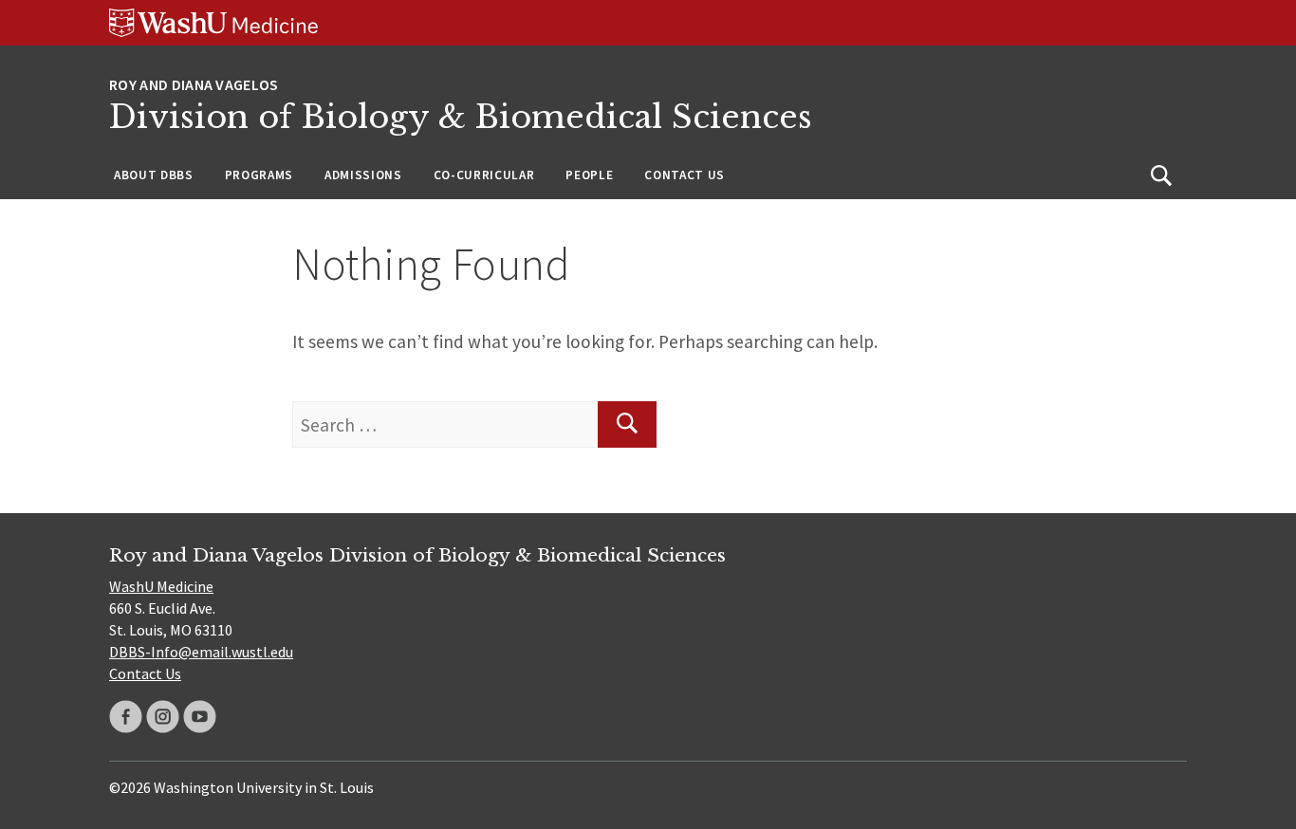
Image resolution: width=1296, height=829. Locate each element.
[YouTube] (199, 716)
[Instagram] (162, 716)
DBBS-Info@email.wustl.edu (201, 651)
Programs (259, 175)
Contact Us (684, 175)
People (589, 175)
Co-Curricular (484, 175)
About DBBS (154, 175)
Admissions (363, 175)
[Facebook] (125, 716)
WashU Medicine (161, 586)
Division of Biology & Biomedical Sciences (460, 117)
